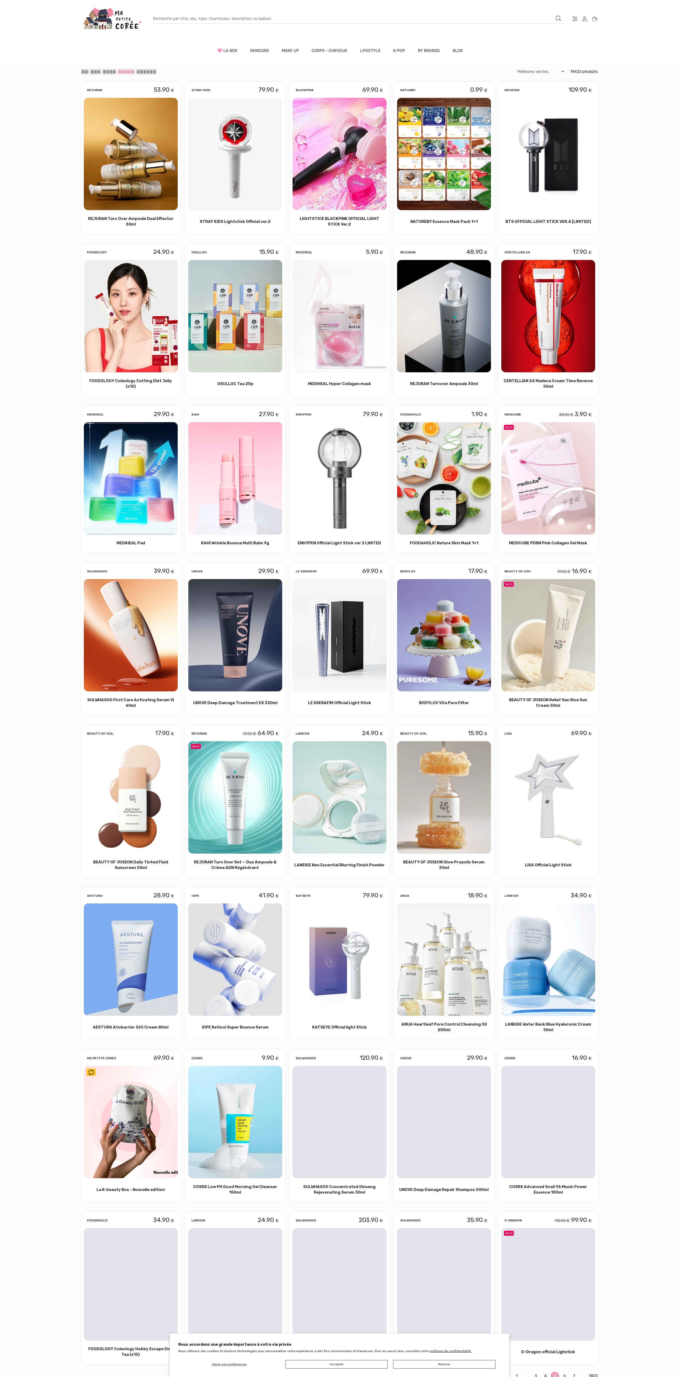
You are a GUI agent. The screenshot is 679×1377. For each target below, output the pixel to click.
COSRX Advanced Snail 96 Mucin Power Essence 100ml (548, 1189)
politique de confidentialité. (451, 1351)
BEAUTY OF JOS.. (518, 571)
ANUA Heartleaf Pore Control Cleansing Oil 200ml (444, 1027)
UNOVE (197, 571)
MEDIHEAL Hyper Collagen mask (339, 383)
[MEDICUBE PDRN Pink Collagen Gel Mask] (548, 478)
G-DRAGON (513, 1220)
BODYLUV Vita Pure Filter (444, 702)
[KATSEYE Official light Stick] (339, 959)
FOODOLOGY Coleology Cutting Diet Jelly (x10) (130, 383)
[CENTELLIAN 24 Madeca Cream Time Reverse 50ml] (548, 316)
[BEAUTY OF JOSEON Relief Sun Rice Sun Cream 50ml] (548, 635)
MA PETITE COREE (101, 1058)
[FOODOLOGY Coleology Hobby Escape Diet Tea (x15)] (131, 1284)
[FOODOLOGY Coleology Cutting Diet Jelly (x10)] (131, 316)
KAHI (195, 414)
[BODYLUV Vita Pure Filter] (444, 635)
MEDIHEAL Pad (130, 543)
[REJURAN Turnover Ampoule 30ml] (444, 316)
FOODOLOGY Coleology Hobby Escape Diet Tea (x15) (130, 1352)
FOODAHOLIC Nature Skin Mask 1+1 (444, 543)
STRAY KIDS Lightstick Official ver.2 (235, 221)
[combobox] (358, 19)
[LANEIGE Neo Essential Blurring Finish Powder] (339, 797)
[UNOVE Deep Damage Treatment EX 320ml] (235, 635)
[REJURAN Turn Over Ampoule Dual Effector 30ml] (131, 154)
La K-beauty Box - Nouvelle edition (131, 1189)
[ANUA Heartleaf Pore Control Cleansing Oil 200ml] (444, 959)
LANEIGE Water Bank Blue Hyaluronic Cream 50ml (548, 1027)
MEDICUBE (512, 414)
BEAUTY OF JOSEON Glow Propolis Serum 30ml (444, 865)
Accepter (337, 1364)
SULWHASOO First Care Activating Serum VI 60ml (130, 703)
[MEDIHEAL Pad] (131, 478)
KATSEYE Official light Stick (339, 1027)
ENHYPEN (303, 414)
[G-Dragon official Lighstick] (548, 1284)
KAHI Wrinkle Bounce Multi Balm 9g (235, 543)
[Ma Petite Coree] (113, 18)
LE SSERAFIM (306, 571)
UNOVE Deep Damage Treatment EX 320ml (235, 702)
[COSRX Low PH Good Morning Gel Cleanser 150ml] (235, 1122)
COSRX (196, 1058)
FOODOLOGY (97, 252)
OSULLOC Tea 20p (235, 383)
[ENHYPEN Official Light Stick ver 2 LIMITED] (339, 478)
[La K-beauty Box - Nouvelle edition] (131, 1122)
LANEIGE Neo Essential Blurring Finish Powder (339, 865)
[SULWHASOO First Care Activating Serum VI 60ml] (131, 635)
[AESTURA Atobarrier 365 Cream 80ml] (131, 959)
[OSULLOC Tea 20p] (235, 316)
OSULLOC (199, 252)
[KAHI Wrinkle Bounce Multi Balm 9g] (235, 478)
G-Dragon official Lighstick (548, 1351)
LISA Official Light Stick (548, 865)
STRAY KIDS (200, 90)
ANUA (404, 896)
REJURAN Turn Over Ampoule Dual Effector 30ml (130, 221)
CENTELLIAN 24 (517, 252)
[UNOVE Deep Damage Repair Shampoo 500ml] (444, 1122)
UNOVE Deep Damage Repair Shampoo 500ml (444, 1189)
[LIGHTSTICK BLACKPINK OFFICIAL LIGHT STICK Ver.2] (339, 154)
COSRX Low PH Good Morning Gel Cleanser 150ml (235, 1189)
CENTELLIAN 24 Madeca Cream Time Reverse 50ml (548, 383)
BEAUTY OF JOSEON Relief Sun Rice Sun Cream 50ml (548, 703)
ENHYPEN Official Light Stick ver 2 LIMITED (339, 543)
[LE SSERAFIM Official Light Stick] (339, 635)
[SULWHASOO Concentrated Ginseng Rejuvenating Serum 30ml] (339, 1122)
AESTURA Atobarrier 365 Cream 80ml (130, 1027)
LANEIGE (303, 733)
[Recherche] (558, 18)
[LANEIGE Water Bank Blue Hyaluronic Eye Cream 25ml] (235, 1284)
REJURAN (94, 90)
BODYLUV (407, 571)
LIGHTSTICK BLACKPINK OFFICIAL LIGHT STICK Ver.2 (339, 221)
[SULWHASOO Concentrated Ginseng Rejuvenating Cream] (339, 1284)
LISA (508, 733)
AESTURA (94, 896)
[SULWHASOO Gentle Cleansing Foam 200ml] (444, 1284)
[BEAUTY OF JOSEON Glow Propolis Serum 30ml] (444, 797)
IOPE (195, 896)
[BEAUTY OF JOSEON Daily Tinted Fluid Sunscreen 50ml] (131, 797)
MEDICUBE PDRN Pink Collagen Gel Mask (548, 543)
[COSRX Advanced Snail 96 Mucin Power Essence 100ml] (548, 1122)
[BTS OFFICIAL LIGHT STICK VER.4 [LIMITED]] (548, 154)
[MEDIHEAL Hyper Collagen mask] (339, 316)
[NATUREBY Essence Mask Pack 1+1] (444, 154)
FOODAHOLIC (410, 414)
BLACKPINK (305, 90)
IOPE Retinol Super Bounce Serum (235, 1027)
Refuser (444, 1364)
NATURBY (408, 90)
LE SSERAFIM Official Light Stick (339, 702)
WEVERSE (512, 90)
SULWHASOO (97, 571)
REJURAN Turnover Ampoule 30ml (444, 383)
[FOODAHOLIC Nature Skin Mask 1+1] (444, 478)
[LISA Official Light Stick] (548, 797)
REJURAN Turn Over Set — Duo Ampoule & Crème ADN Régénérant (235, 865)
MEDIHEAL (304, 252)
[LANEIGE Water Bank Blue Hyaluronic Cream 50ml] (548, 959)
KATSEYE (303, 896)
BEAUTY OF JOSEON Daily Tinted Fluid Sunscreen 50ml (130, 865)
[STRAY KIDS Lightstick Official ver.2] (235, 154)
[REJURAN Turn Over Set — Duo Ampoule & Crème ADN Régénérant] (235, 797)
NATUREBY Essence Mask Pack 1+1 (444, 221)
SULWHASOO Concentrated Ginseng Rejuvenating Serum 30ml (339, 1189)
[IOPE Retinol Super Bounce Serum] (235, 959)
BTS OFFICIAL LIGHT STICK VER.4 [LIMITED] (548, 221)
